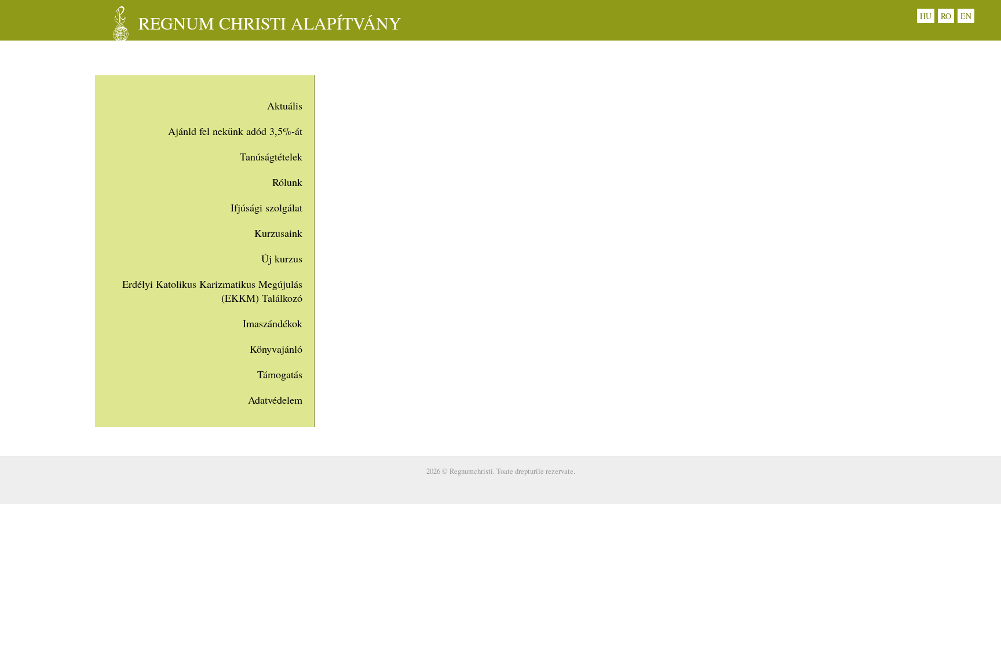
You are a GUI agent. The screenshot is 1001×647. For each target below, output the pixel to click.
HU (925, 15)
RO (946, 15)
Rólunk (287, 182)
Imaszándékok (272, 323)
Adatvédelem (275, 400)
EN (965, 15)
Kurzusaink (278, 233)
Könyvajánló (276, 349)
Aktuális (284, 105)
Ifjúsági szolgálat (266, 207)
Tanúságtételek (271, 156)
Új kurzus (281, 258)
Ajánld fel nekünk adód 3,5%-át (235, 131)
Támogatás (279, 374)
